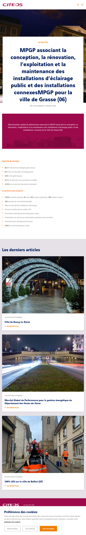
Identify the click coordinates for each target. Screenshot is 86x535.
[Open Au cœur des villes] (10, 505)
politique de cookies (12, 521)
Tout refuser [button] (30, 528)
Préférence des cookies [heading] (20, 512)
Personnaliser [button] (12, 528)
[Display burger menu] (82, 5)
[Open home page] (12, 4)
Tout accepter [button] (48, 528)
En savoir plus (13, 326)
